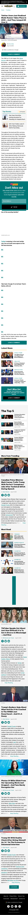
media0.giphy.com (5, 235)
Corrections (6, 898)
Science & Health (19, 542)
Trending (8, 10)
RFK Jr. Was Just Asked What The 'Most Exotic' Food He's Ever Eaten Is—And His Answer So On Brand (19, 539)
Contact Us (22, 898)
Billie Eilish (12, 803)
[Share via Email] (8, 495)
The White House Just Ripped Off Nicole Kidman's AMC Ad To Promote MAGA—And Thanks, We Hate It (19, 358)
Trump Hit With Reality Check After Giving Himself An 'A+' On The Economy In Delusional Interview (13, 841)
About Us (6, 896)
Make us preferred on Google (11, 49)
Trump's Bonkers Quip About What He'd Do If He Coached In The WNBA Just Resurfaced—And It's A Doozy (13, 711)
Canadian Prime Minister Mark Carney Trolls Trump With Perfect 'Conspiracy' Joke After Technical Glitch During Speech (13, 484)
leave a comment (14, 54)
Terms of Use (21, 896)
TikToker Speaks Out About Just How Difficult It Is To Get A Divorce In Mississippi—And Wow (13, 631)
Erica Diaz (11, 44)
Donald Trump (18, 352)
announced (9, 515)
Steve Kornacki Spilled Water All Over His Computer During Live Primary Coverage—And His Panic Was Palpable (19, 375)
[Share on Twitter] (5, 495)
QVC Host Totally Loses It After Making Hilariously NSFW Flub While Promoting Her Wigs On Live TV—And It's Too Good (17, 128)
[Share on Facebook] (2, 495)
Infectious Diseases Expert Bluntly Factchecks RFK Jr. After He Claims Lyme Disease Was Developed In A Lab (19, 548)
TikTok (19, 663)
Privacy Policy (13, 896)
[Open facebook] (8, 906)
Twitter (3, 241)
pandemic (4, 872)
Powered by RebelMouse (14, 912)
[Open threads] (16, 906)
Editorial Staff (14, 898)
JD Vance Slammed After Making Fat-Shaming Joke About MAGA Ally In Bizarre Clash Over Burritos (19, 367)
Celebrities (17, 551)
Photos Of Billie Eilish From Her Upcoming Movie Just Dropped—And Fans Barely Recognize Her (13, 784)
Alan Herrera (6, 491)
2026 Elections (18, 369)
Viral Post (17, 361)
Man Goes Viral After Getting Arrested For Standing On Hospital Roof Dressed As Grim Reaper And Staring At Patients (17, 119)
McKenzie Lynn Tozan (8, 638)
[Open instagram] (19, 906)
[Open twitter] (12, 906)
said (14, 742)
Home (2, 10)
